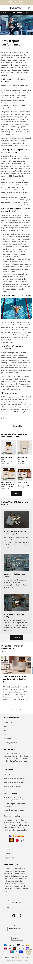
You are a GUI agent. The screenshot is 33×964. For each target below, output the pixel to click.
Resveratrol (8, 739)
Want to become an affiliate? (13, 782)
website (11, 761)
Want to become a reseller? (13, 786)
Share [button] (5, 418)
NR (5, 730)
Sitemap (6, 895)
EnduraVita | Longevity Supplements (16, 955)
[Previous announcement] (3, 2)
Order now (16, 637)
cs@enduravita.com (16, 800)
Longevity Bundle (22, 482)
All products (8, 722)
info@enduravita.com (16, 810)
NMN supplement (6, 457)
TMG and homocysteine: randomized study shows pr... (15, 678)
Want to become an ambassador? (15, 778)
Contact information (22, 960)
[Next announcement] (30, 2)
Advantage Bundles (10, 743)
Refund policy (15, 957)
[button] (4, 8)
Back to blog (18, 426)
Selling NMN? (8, 774)
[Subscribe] (27, 908)
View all (16, 493)
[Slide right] (21, 710)
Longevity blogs (9, 858)
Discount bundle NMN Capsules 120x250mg (7, 483)
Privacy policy (25, 957)
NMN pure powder (22, 457)
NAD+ (3, 62)
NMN (25, 70)
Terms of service (11, 960)
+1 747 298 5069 (18, 797)
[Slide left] (12, 710)
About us (7, 854)
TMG (5, 734)
